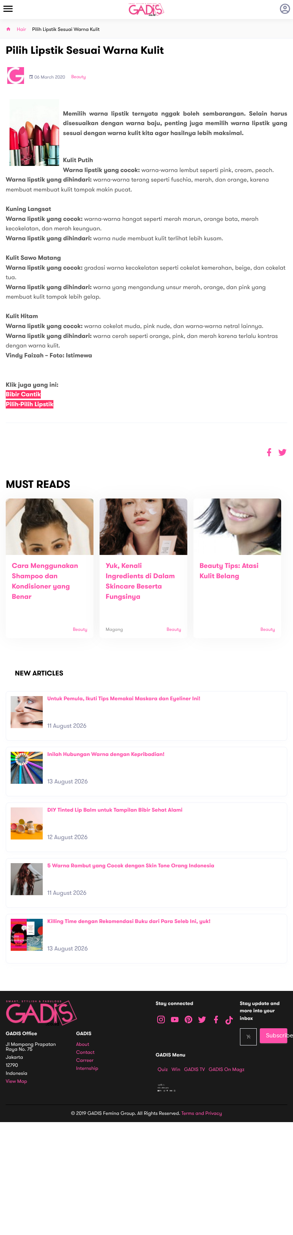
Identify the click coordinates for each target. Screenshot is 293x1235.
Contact (85, 1052)
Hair (21, 29)
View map (16, 1081)
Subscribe (276, 1035)
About (82, 1044)
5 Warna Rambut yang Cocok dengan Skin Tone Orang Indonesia (130, 865)
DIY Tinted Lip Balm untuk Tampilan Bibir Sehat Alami (114, 810)
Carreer (85, 1060)
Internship (87, 1068)
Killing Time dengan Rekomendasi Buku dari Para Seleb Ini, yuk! (129, 921)
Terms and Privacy (202, 1113)
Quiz (163, 1069)
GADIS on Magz (227, 1069)
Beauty (78, 77)
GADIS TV (194, 1069)
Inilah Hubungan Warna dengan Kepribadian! (105, 754)
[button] (282, 452)
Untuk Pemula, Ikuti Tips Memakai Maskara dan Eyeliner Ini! (123, 698)
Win (176, 1069)
